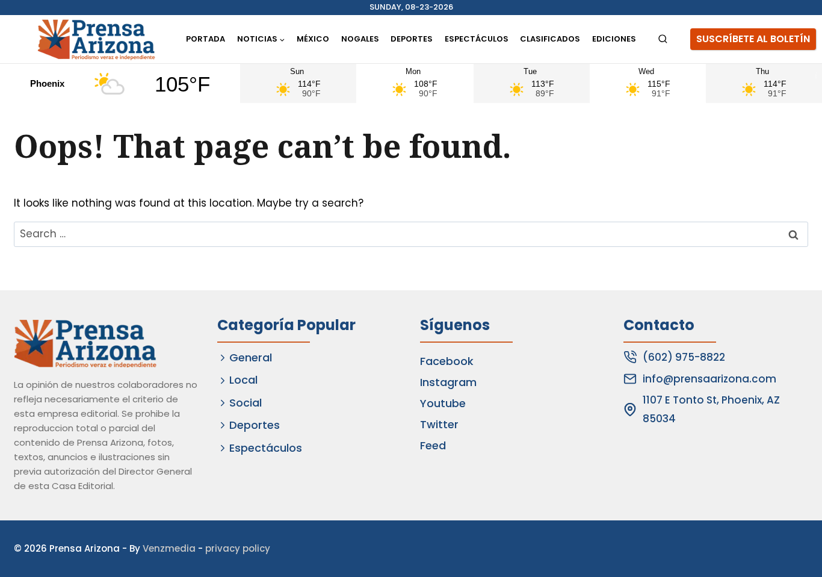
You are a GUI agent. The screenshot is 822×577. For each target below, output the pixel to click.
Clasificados (550, 39)
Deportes (412, 39)
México (313, 39)
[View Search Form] (663, 39)
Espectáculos (476, 39)
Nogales (360, 39)
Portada (205, 39)
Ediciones (614, 39)
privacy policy (237, 548)
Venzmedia (169, 548)
